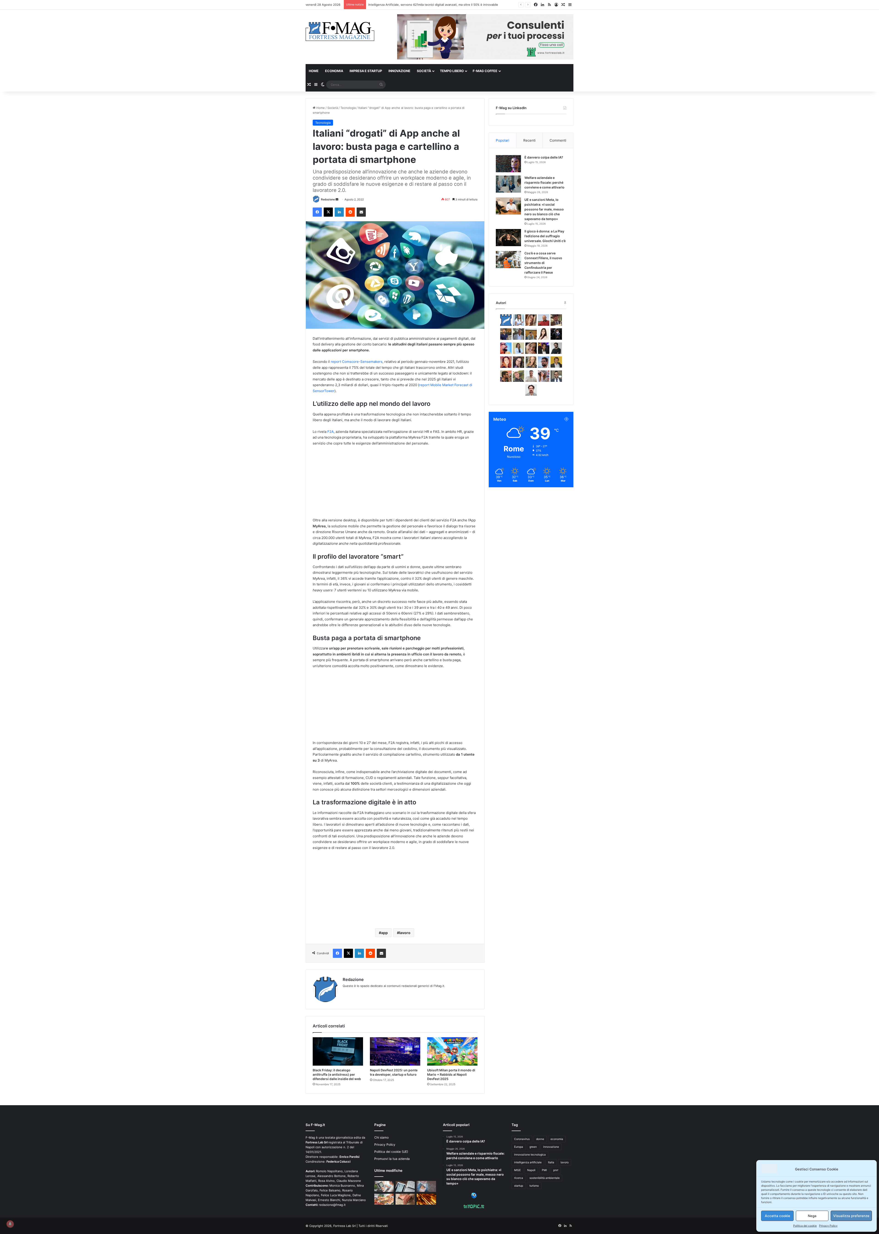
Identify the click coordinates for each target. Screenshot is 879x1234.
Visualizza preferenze (851, 1216)
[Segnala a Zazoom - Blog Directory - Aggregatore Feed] (474, 1197)
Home (314, 71)
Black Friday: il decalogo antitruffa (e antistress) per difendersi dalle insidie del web (337, 1074)
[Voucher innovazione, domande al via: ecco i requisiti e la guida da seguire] (426, 1186)
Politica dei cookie (805, 1225)
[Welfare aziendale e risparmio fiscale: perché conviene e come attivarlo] (508, 184)
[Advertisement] (395, 484)
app (384, 932)
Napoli (531, 1170)
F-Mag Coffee (485, 71)
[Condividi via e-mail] (361, 212)
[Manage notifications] (10, 1224)
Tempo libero (452, 71)
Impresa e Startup (366, 71)
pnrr (555, 1170)
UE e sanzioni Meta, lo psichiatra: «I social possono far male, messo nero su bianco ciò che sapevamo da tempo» (544, 209)
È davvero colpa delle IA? (543, 157)
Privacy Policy (828, 1225)
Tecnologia (348, 108)
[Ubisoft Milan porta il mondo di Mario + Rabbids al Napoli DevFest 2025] (452, 1051)
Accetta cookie (777, 1216)
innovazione (551, 1146)
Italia (551, 1162)
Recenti (529, 140)
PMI (544, 1170)
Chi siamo (381, 1137)
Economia (334, 71)
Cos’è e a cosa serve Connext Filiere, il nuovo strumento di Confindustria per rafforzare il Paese (543, 262)
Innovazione (399, 71)
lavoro (404, 932)
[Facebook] (317, 212)
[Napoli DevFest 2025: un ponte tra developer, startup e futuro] (395, 1051)
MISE (517, 1170)
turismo (534, 1185)
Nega (812, 1216)
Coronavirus (522, 1139)
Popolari (502, 140)
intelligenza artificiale (528, 1162)
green (533, 1146)
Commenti (558, 140)
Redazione (328, 199)
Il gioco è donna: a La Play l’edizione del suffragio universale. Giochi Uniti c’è (545, 236)
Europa (518, 1146)
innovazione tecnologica (530, 1154)
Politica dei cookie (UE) (391, 1151)
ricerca (518, 1178)
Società (424, 71)
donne (540, 1139)
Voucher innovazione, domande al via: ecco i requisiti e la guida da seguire (421, 4)
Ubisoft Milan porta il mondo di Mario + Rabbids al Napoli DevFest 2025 (451, 1074)
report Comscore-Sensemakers (357, 361)
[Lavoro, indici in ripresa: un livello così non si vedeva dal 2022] (384, 1186)
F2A (330, 431)
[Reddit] (350, 212)
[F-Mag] (340, 31)
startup (518, 1185)
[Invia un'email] (337, 199)
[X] (328, 212)
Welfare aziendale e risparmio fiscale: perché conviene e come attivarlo (544, 182)
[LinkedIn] (339, 212)
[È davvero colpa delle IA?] (508, 163)
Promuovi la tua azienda (392, 1159)
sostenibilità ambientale (544, 1178)
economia (557, 1139)
